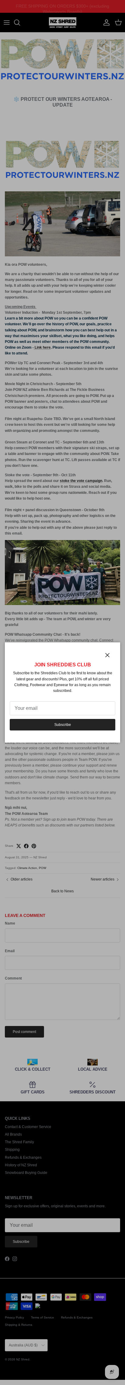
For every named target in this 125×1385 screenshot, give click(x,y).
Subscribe (62, 725)
